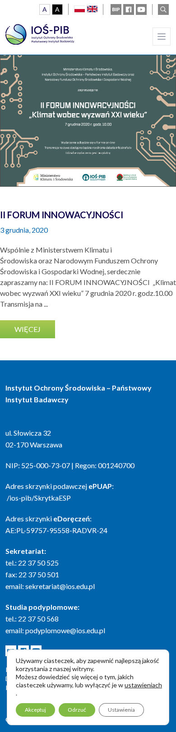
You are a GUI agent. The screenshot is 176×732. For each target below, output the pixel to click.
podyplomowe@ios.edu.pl (65, 630)
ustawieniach (143, 685)
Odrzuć (77, 709)
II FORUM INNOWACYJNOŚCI (61, 214)
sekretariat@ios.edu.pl (60, 586)
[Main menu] (162, 37)
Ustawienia (121, 709)
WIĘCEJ (27, 329)
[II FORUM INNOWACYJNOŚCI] (88, 99)
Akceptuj (35, 709)
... (46, 303)
